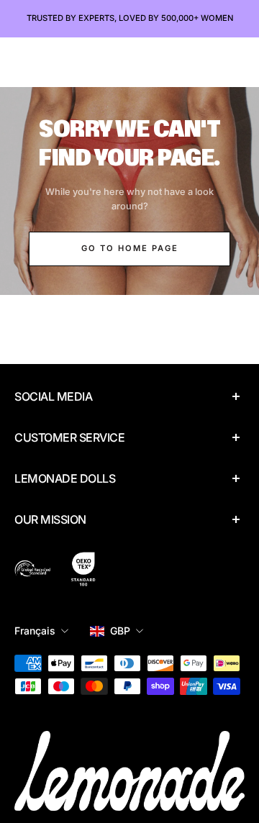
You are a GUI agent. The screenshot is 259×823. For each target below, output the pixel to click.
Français (34, 630)
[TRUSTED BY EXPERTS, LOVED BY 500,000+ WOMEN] (129, 18)
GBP (120, 630)
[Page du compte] (52, 61)
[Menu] (26, 61)
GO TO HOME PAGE (129, 248)
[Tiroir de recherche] (209, 61)
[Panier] (234, 61)
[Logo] (130, 61)
